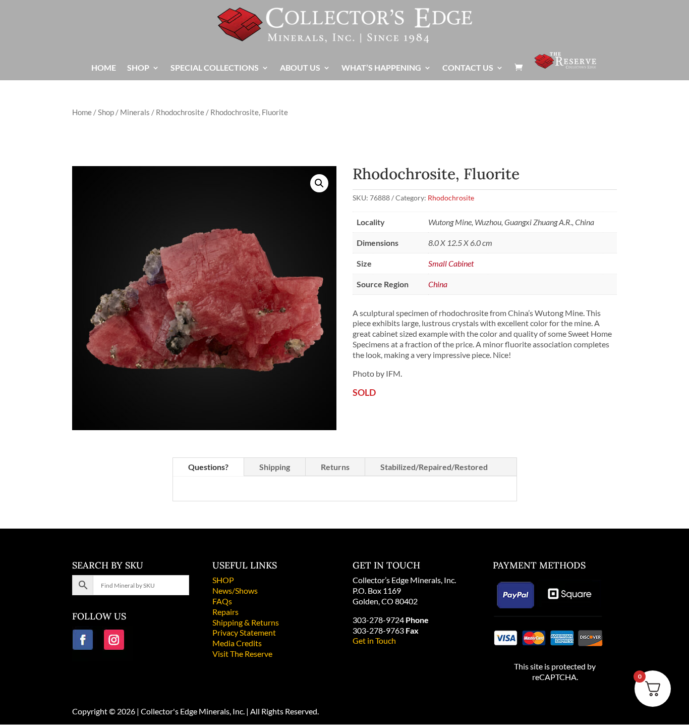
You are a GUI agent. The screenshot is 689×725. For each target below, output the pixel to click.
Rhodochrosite (180, 112)
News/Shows (235, 590)
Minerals (135, 112)
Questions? (208, 467)
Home (82, 112)
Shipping (274, 467)
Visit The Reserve (242, 653)
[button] (319, 183)
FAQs (222, 601)
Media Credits (237, 643)
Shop (106, 112)
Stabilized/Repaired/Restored (434, 467)
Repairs (225, 611)
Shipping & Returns (245, 622)
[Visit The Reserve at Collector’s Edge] (565, 65)
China (437, 284)
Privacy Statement (244, 632)
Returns (335, 467)
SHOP (223, 580)
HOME (103, 68)
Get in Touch (374, 640)
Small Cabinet (451, 263)
